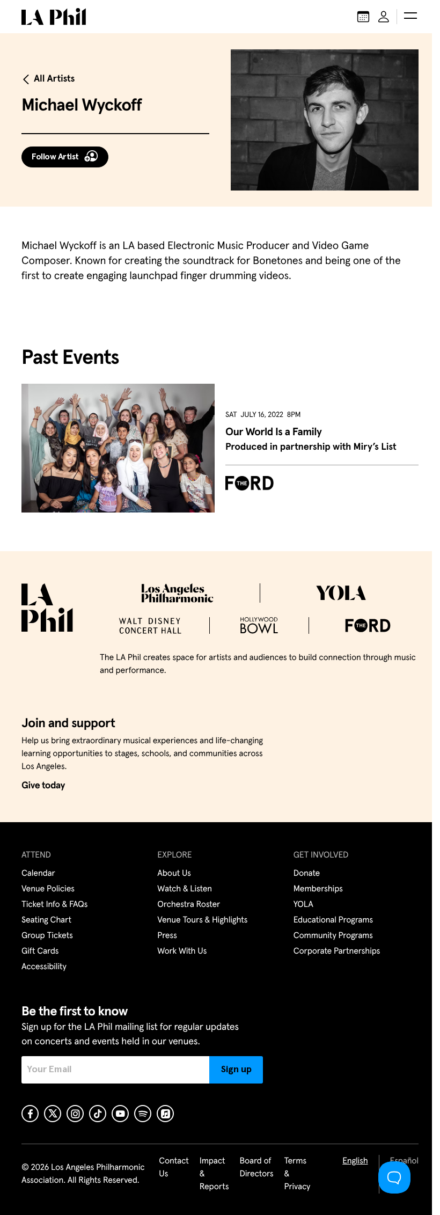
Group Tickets (47, 936)
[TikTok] (97, 1113)
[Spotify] (142, 1113)
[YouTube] (120, 1113)
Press (167, 936)
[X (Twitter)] (52, 1113)
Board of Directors (256, 1168)
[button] (410, 16)
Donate (307, 873)
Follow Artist (55, 156)
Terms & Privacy (297, 1174)
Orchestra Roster (188, 905)
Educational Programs (333, 920)
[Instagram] (75, 1113)
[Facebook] (30, 1113)
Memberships (318, 889)
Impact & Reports (214, 1174)
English (355, 1161)
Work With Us (182, 951)
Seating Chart (46, 920)
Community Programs (333, 936)
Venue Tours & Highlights (202, 920)
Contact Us (174, 1168)
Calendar (38, 873)
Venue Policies (48, 889)
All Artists (54, 79)
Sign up (236, 1069)
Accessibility (44, 967)
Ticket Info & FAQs (54, 905)
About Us (174, 873)
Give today (43, 786)
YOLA (303, 905)
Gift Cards (39, 951)
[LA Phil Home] (53, 16)
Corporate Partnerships (337, 951)
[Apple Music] (165, 1113)
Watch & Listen (184, 889)
